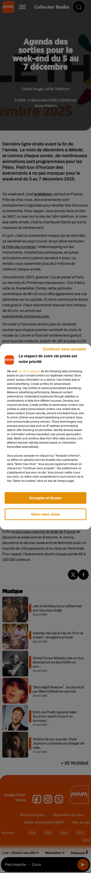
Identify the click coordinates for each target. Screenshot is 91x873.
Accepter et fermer (45, 497)
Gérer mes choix (45, 514)
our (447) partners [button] (29, 371)
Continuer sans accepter (64, 349)
